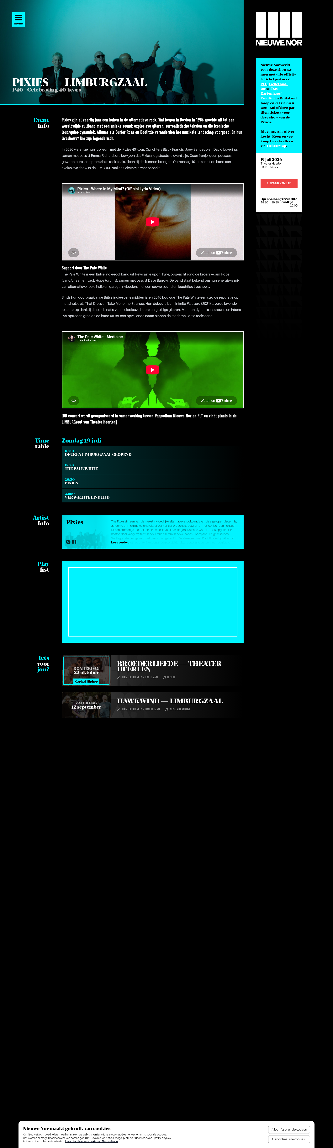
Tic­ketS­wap (276, 146)
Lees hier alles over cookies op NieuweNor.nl (91, 1141)
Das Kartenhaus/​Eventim (271, 93)
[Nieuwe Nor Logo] (279, 29)
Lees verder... (120, 542)
